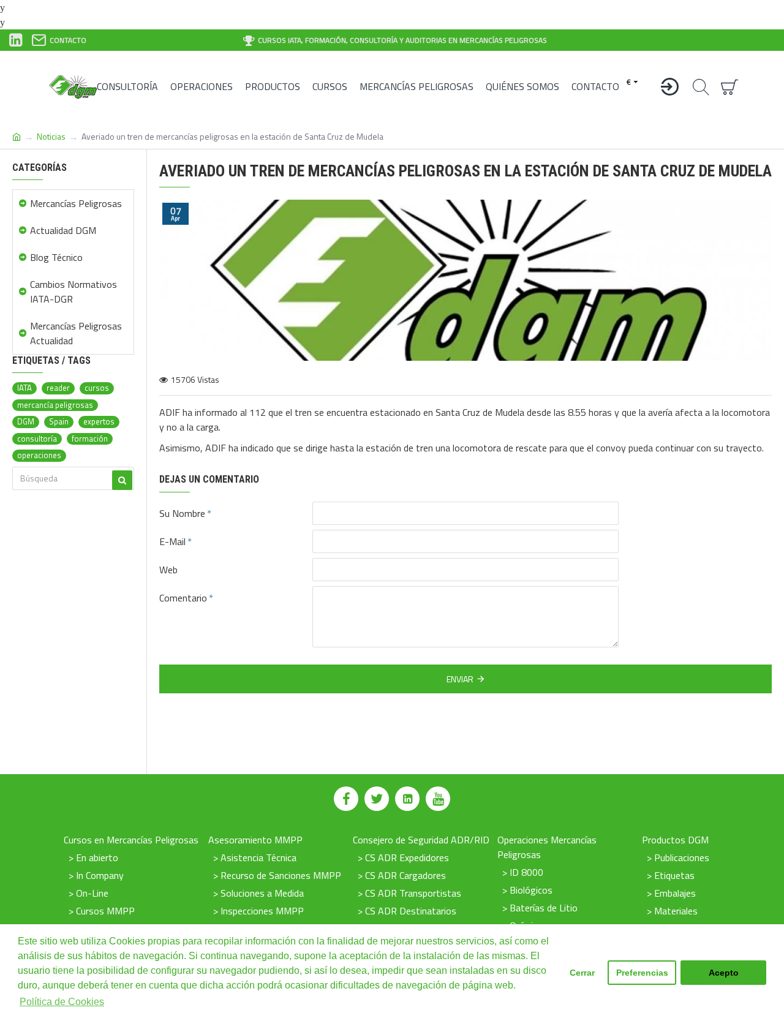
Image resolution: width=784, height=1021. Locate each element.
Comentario (183, 597)
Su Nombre (182, 513)
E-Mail (172, 541)
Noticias (51, 136)
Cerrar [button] (582, 973)
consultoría (37, 439)
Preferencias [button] (642, 973)
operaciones (39, 455)
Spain (59, 422)
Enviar (460, 679)
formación (90, 439)
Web (168, 569)
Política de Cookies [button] (62, 1002)
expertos (99, 422)
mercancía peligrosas (55, 405)
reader (58, 388)
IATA (24, 388)
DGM (25, 422)
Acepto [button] (724, 973)
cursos (97, 388)
